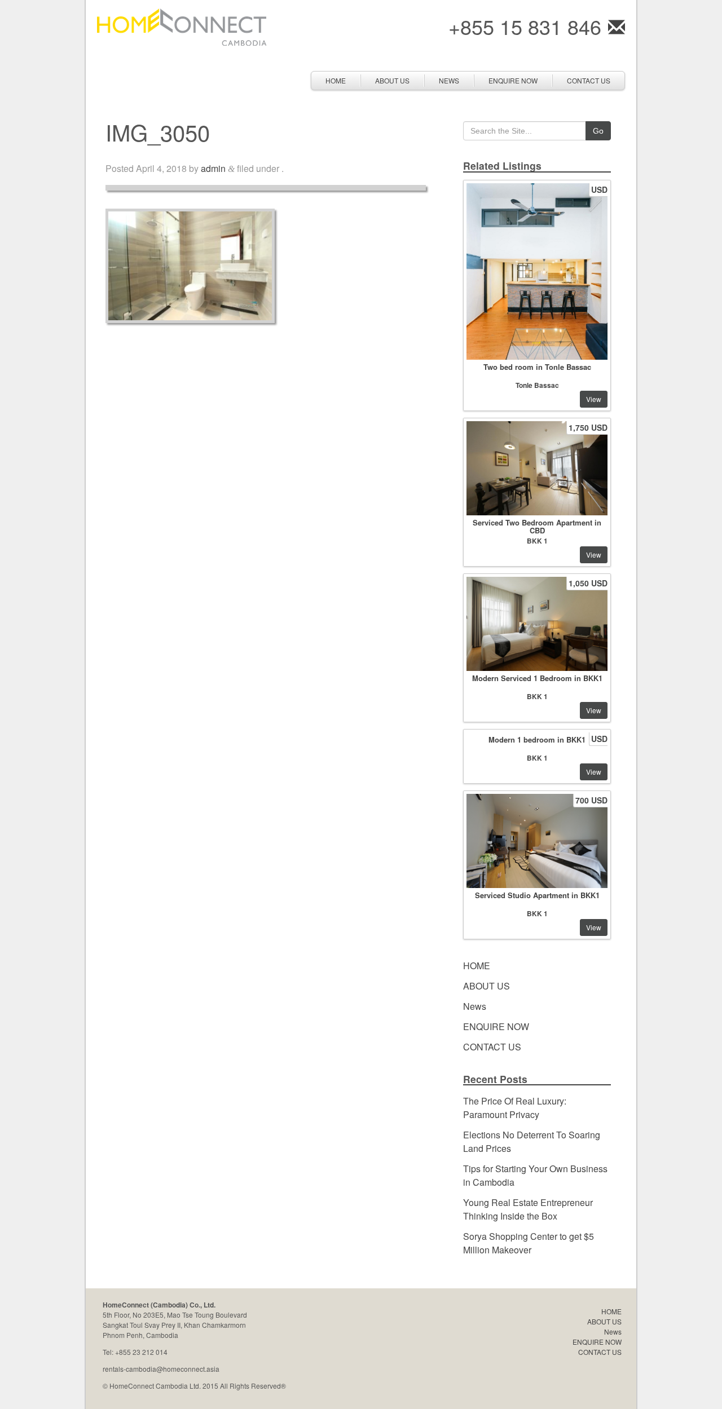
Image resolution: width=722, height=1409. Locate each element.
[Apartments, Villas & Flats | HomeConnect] (181, 25)
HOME (335, 80)
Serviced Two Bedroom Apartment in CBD (537, 526)
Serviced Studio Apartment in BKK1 (537, 895)
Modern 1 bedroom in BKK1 (536, 739)
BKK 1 (537, 541)
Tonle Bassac (537, 385)
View (593, 399)
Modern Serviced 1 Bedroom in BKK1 (537, 678)
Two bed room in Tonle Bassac (537, 366)
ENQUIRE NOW (513, 80)
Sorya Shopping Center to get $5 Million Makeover (528, 1243)
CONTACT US (588, 80)
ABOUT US (392, 80)
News (449, 80)
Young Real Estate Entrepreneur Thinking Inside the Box (528, 1209)
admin (213, 168)
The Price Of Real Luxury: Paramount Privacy (514, 1107)
